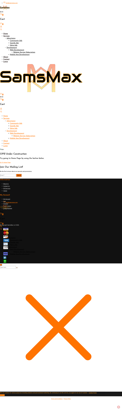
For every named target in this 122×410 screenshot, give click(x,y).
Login (5, 61)
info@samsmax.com (12, 3)
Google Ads (14, 43)
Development (12, 47)
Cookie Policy (93, 393)
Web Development (17, 50)
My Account (6, 199)
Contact (6, 59)
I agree (2, 395)
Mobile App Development (20, 54)
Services (6, 36)
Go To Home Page (5, 162)
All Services (6, 188)
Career (5, 191)
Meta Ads (13, 45)
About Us (6, 184)
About (5, 57)
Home (5, 33)
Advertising (11, 38)
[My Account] (1, 27)
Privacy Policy (67, 398)
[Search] (1, 30)
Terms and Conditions (57, 398)
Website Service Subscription (24, 52)
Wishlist (5, 204)
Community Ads (16, 40)
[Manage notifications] (118, 407)
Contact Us (6, 186)
